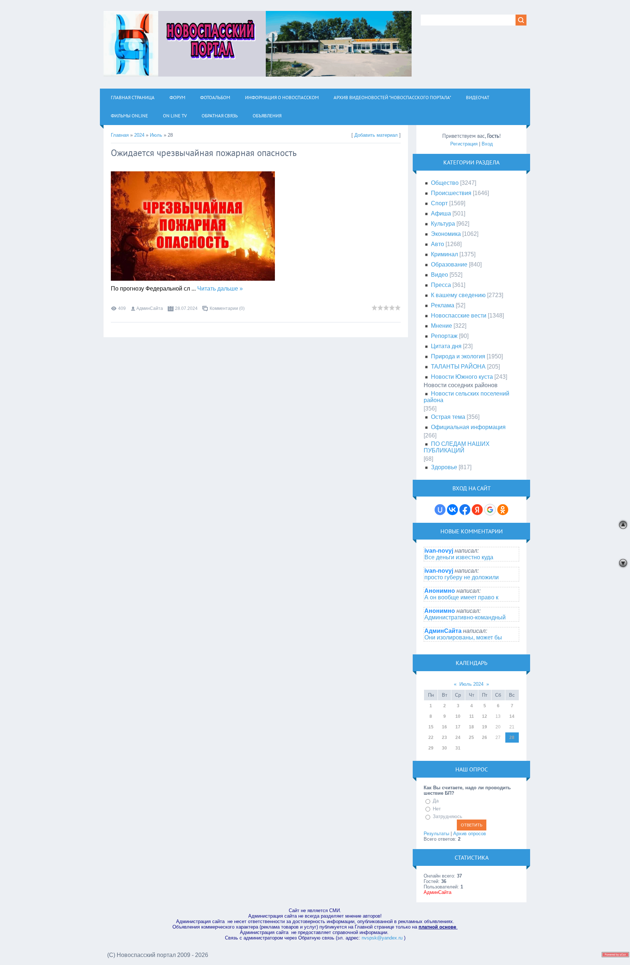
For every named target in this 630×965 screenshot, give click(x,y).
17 (457, 726)
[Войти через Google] (490, 509)
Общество (445, 183)
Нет (437, 809)
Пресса (441, 285)
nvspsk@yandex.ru (382, 938)
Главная (120, 135)
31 (457, 748)
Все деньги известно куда (458, 557)
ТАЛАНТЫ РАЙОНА (458, 366)
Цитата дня (446, 346)
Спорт (439, 203)
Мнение (441, 326)
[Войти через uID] (440, 509)
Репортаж (444, 336)
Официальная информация (468, 427)
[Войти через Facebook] (464, 509)
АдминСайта (149, 308)
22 (430, 737)
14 (511, 716)
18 (471, 726)
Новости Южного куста (462, 377)
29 (430, 748)
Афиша (441, 213)
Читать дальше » (220, 288)
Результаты (436, 833)
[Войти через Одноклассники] (502, 509)
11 (471, 716)
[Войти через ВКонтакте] (452, 509)
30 (444, 748)
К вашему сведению (458, 295)
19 (484, 726)
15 (430, 726)
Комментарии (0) (227, 308)
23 (444, 737)
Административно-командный (465, 617)
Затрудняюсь (447, 816)
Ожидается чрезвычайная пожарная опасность (204, 153)
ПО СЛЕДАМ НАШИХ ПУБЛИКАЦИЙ (457, 447)
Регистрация (464, 144)
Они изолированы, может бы (463, 637)
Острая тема (448, 417)
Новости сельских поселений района (466, 396)
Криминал (444, 254)
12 (484, 716)
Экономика (446, 234)
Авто (437, 244)
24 (457, 737)
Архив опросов (469, 833)
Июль (156, 135)
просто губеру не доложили (461, 577)
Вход (487, 144)
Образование (449, 264)
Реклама (442, 305)
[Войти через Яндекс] (477, 509)
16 (444, 726)
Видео (439, 275)
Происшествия (451, 193)
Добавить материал (376, 135)
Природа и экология (458, 356)
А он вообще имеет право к (461, 597)
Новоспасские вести (458, 315)
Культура (443, 224)
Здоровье (444, 467)
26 (484, 737)
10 (457, 716)
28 (511, 737)
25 (471, 737)
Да (436, 800)
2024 (139, 135)
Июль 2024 (471, 684)
